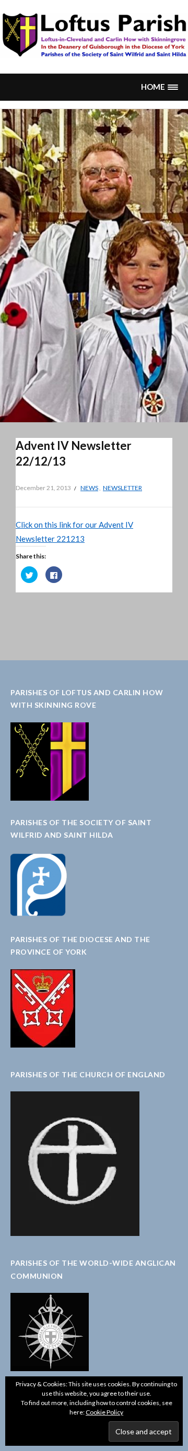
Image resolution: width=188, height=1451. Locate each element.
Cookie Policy (104, 1412)
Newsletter (122, 488)
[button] (159, 87)
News (89, 488)
